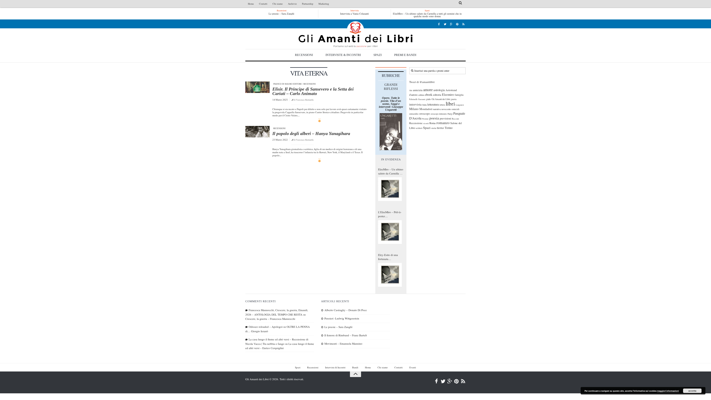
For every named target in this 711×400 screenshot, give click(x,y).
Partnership (307, 3)
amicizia (418, 90)
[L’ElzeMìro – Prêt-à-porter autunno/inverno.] (390, 232)
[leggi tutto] (319, 121)
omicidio (413, 113)
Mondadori (425, 109)
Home (251, 3)
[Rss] (463, 24)
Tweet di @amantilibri (422, 82)
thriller (440, 128)
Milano (414, 109)
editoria (437, 94)
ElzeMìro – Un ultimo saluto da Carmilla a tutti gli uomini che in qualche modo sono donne (427, 15)
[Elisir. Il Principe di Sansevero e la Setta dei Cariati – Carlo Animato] (257, 87)
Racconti (455, 118)
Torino (449, 128)
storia (433, 128)
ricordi (426, 123)
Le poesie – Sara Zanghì (281, 13)
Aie (410, 90)
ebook (428, 94)
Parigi (450, 113)
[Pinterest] (457, 24)
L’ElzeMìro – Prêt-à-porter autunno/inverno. (389, 214)
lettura (442, 104)
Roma (432, 123)
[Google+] (451, 24)
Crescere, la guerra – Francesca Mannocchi (270, 319)
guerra (453, 99)
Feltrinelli (413, 99)
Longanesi (460, 105)
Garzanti (421, 99)
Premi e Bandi (405, 54)
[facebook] (439, 24)
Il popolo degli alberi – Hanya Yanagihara (311, 133)
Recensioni (304, 54)
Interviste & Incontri (343, 54)
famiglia (459, 94)
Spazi (377, 54)
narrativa (437, 109)
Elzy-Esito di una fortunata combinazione (388, 257)
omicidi (455, 109)
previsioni (445, 118)
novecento (446, 109)
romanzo (443, 122)
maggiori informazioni (668, 390)
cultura (421, 94)
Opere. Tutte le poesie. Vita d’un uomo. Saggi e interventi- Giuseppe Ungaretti (391, 103)
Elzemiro (448, 94)
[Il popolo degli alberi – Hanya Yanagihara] (257, 131)
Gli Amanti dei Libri (355, 34)
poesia (434, 118)
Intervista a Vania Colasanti (354, 13)
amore (428, 89)
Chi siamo (278, 3)
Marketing (323, 3)
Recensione (416, 123)
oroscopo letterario (439, 113)
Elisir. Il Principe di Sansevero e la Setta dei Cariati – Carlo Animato (313, 91)
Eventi (412, 367)
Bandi (355, 367)
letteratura (433, 104)
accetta (692, 390)
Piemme (425, 118)
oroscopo (424, 113)
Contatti (263, 3)
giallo (428, 99)
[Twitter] (445, 24)
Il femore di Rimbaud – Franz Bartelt (345, 335)
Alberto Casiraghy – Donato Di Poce (345, 310)
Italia (424, 104)
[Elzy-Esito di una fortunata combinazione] (390, 275)
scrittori (419, 128)
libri (450, 103)
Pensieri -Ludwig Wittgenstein (341, 318)
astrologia (439, 90)
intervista (415, 104)
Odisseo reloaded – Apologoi (266, 327)
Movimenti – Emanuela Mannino (343, 343)
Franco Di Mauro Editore (287, 84)
